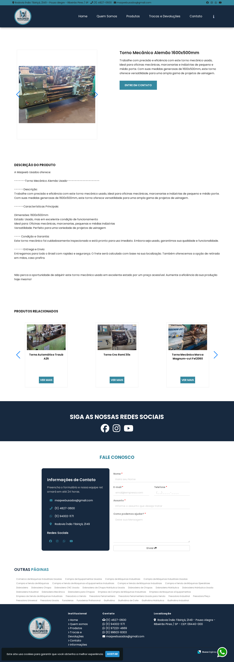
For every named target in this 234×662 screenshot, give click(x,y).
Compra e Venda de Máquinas (32, 583)
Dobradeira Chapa (41, 587)
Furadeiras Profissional (89, 600)
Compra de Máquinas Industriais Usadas (166, 579)
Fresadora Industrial (179, 596)
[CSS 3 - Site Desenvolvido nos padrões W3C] (179, 652)
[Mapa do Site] (158, 652)
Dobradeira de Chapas (140, 587)
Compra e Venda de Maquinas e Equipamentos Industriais (83, 583)
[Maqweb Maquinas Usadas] (40, 628)
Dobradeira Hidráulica (167, 587)
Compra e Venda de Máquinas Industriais (140, 583)
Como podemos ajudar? (129, 514)
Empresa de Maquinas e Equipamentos (170, 591)
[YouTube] (220, 2)
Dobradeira (22, 587)
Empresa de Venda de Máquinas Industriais (39, 596)
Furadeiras (67, 600)
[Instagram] (212, 2)
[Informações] (214, 16)
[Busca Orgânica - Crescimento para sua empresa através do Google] (207, 652)
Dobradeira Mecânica (53, 591)
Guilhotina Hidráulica (153, 600)
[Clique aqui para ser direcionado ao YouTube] (128, 428)
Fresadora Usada (49, 600)
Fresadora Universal (26, 600)
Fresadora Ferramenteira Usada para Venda (142, 596)
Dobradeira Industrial (27, 591)
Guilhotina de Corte (128, 600)
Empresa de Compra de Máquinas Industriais (122, 591)
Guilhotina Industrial (178, 600)
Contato (196, 16)
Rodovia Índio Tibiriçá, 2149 (72, 524)
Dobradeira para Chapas (81, 591)
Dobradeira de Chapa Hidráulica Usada (104, 587)
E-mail (118, 487)
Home (82, 16)
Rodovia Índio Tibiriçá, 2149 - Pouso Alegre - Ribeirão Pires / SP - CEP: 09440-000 (184, 622)
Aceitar (112, 654)
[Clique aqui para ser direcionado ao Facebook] (105, 428)
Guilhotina (109, 600)
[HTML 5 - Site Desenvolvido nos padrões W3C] (167, 652)
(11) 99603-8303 (116, 632)
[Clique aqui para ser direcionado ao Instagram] (116, 428)
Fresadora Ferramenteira (102, 596)
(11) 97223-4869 (116, 628)
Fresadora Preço (201, 596)
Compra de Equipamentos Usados (83, 579)
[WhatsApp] (216, 2)
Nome (117, 473)
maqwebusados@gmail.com (134, 2)
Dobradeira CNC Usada (66, 587)
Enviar (150, 548)
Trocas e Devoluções (164, 16)
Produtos (133, 16)
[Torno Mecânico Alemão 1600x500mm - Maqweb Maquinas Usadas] (22, 16)
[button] (96, 94)
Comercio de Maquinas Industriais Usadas (39, 579)
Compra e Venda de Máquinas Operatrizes (187, 583)
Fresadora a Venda (76, 596)
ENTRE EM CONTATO (138, 85)
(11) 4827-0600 (103, 2)
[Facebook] (207, 2)
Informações (78, 645)
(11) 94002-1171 (64, 516)
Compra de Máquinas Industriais (122, 579)
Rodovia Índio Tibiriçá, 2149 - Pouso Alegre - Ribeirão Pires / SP (51, 2)
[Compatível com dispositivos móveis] (191, 652)
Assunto (119, 500)
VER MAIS (46, 380)
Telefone (160, 487)
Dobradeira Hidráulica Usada (197, 587)
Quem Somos (107, 16)
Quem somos (79, 624)
